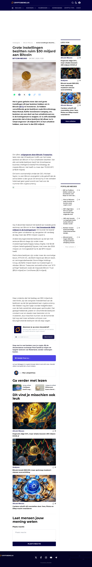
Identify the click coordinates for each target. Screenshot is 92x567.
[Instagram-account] (46, 557)
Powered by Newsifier (46, 562)
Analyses (16, 467)
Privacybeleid (73, 556)
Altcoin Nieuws (18, 431)
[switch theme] (76, 2)
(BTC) (21, 107)
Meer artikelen (71, 121)
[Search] (73, 3)
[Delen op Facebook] (19, 94)
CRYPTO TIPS (69, 8)
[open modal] (79, 3)
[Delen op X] (24, 94)
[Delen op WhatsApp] (14, 94)
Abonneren (48, 337)
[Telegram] (29, 94)
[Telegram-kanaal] (56, 557)
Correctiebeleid (86, 556)
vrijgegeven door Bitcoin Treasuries (36, 155)
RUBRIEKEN (42, 8)
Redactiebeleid (76, 559)
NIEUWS (18, 8)
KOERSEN (30, 8)
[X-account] (36, 557)
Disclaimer (88, 559)
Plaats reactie (34, 544)
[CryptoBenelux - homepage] (20, 3)
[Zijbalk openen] (13, 8)
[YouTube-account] (51, 557)
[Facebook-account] (41, 557)
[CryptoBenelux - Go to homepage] (6, 555)
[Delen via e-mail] (39, 94)
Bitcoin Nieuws (20, 58)
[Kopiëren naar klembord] (34, 94)
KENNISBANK (57, 8)
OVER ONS (80, 8)
